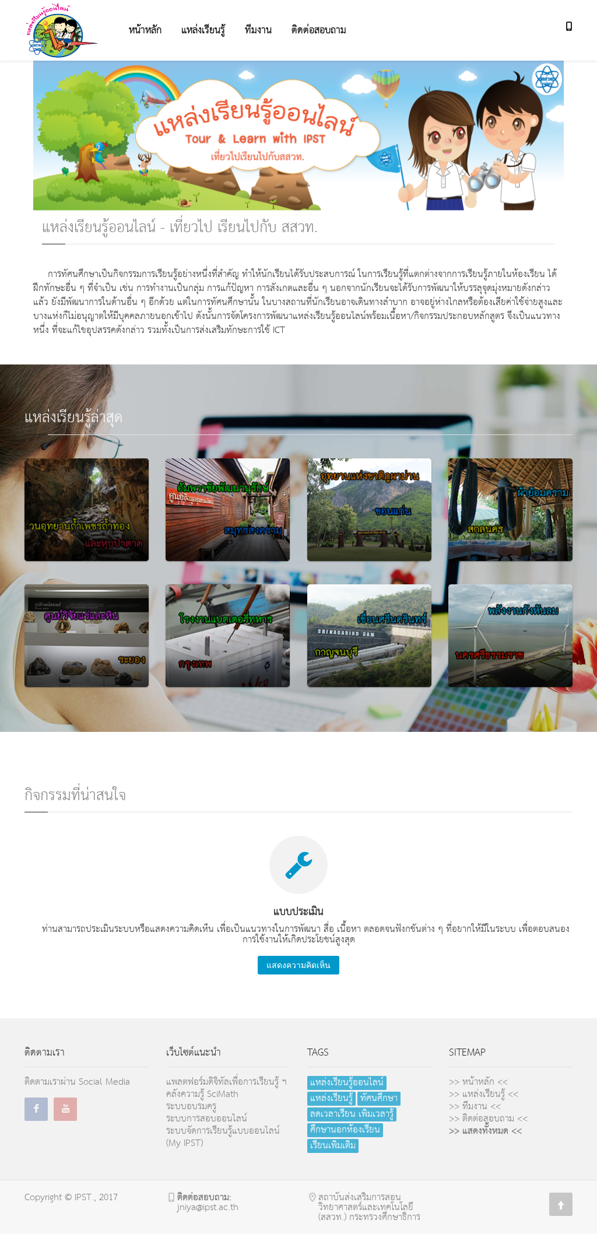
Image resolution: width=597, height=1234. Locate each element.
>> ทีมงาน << (475, 1106)
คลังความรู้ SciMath (202, 1094)
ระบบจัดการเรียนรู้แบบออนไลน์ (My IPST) (223, 1137)
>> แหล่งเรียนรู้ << (483, 1094)
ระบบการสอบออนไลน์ (206, 1118)
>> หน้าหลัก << (478, 1082)
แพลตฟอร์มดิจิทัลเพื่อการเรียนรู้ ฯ (226, 1082)
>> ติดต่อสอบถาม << (488, 1118)
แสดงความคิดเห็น (298, 965)
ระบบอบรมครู (191, 1106)
